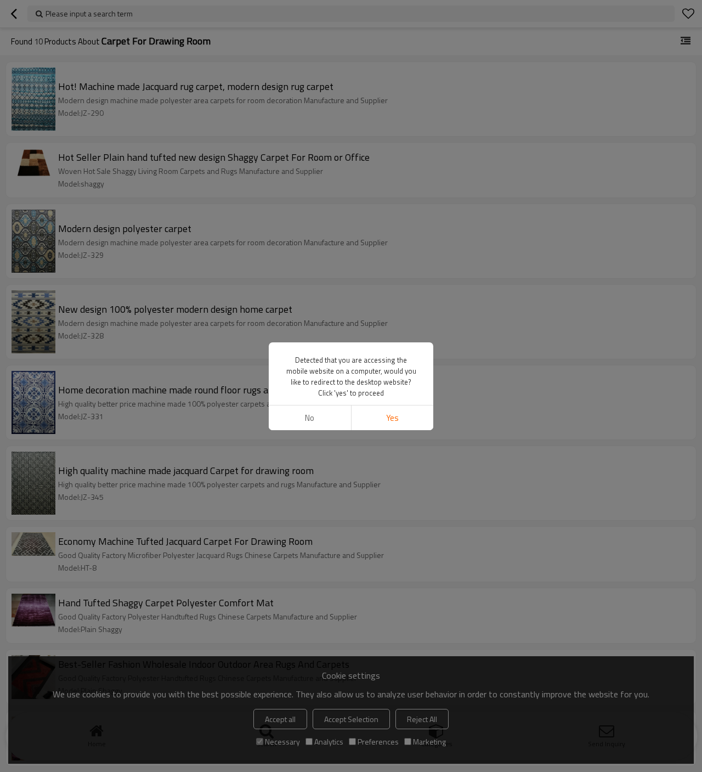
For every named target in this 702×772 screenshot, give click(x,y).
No (309, 418)
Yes (392, 418)
